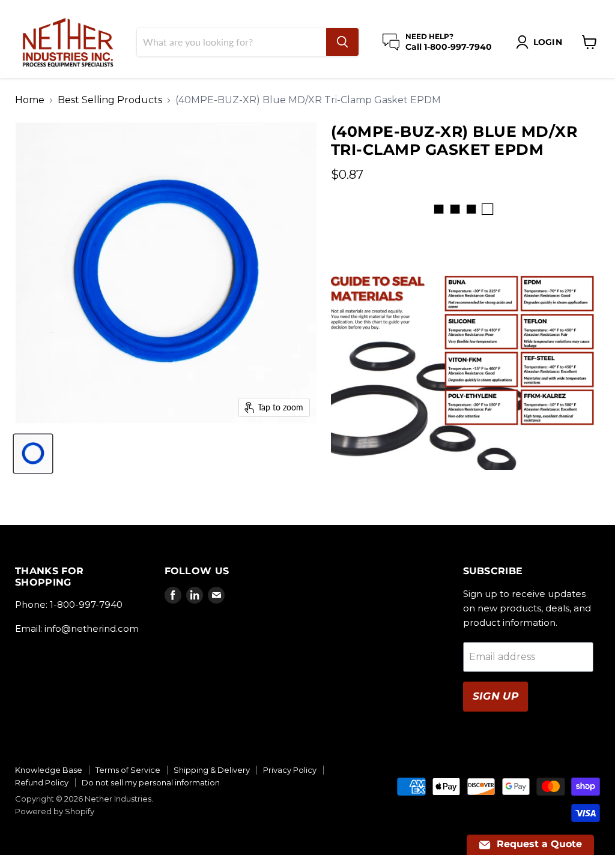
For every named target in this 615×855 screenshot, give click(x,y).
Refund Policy (41, 782)
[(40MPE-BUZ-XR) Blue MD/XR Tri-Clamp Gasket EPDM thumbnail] (33, 453)
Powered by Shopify (54, 811)
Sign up (495, 696)
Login (547, 42)
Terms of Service (127, 770)
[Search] (342, 42)
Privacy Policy (290, 770)
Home (29, 100)
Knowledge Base (48, 770)
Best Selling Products (110, 100)
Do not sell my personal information (151, 782)
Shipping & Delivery (212, 770)
